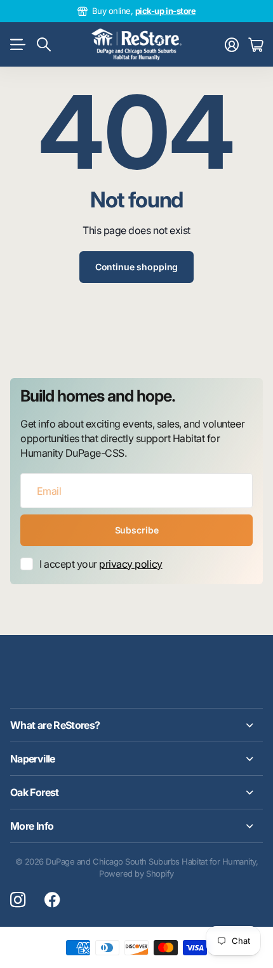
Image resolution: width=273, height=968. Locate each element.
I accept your (101, 564)
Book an (186, 11)
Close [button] (136, 725)
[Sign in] (232, 44)
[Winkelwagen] (255, 44)
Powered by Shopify (136, 873)
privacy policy (130, 564)
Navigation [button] (17, 44)
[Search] (44, 44)
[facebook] (52, 900)
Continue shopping (136, 266)
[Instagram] (17, 900)
